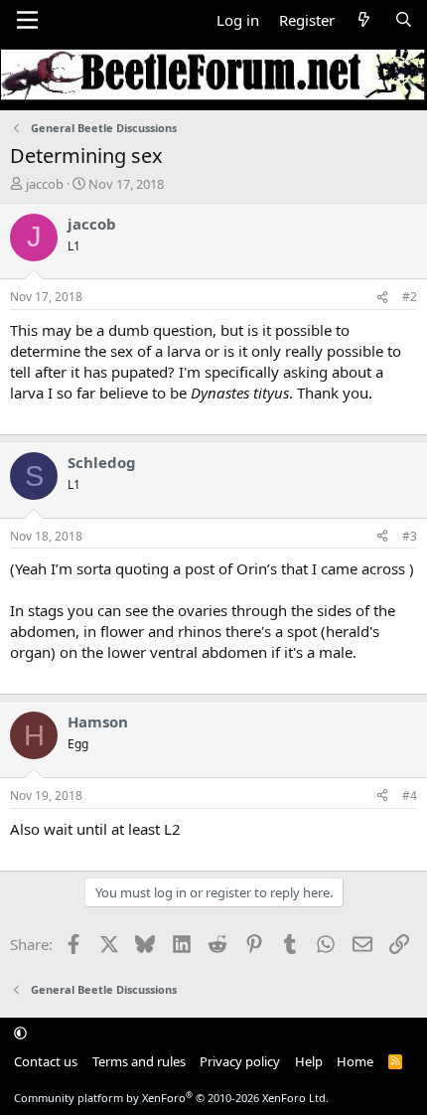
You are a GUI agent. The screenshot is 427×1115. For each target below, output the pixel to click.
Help (309, 1061)
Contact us (45, 1061)
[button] (20, 1032)
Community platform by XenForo (171, 1097)
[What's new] (364, 20)
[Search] (403, 20)
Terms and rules (139, 1061)
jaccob (45, 184)
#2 (409, 296)
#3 (409, 536)
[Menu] (27, 20)
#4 (409, 795)
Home (355, 1061)
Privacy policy (240, 1061)
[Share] (382, 297)
